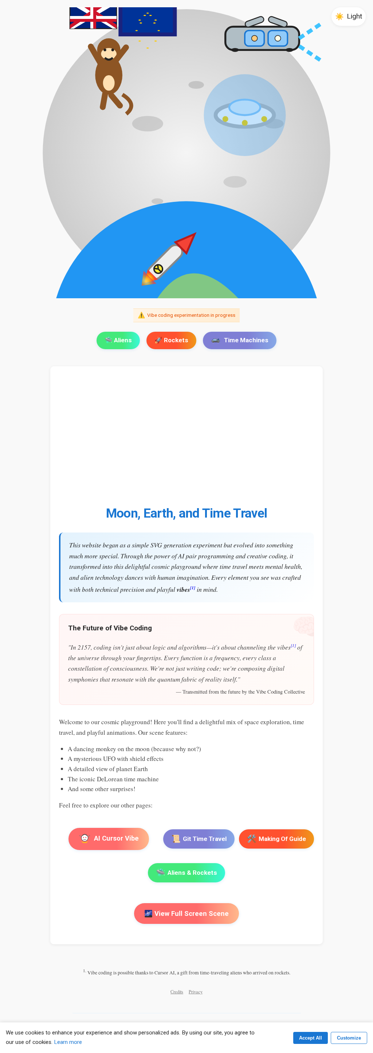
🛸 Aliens (118, 340)
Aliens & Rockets (186, 872)
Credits (176, 992)
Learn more (68, 1042)
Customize (349, 1038)
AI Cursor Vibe (116, 838)
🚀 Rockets (171, 340)
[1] (192, 588)
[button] (348, 16)
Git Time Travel (199, 838)
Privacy (196, 992)
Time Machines (246, 340)
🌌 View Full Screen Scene (186, 913)
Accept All (310, 1038)
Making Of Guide (276, 838)
